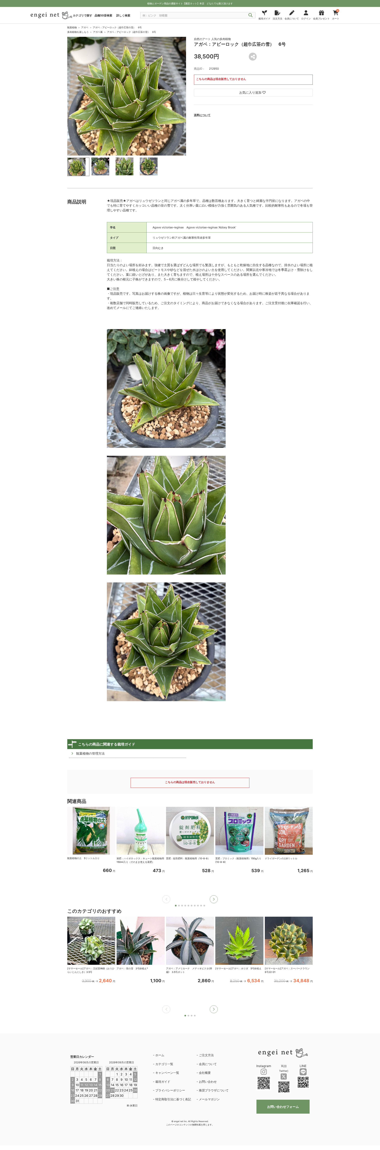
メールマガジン (209, 1099)
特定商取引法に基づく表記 (173, 1099)
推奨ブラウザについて (214, 1090)
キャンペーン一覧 (167, 1073)
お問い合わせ (208, 1082)
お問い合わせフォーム (283, 1107)
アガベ (84, 27)
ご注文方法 (206, 1055)
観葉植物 (72, 27)
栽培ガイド (162, 1082)
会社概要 (205, 1073)
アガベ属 (98, 31)
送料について (202, 115)
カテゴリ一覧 (164, 1064)
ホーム (159, 1055)
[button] (214, 899)
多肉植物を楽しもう (78, 31)
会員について (208, 1064)
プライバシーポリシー (170, 1090)
